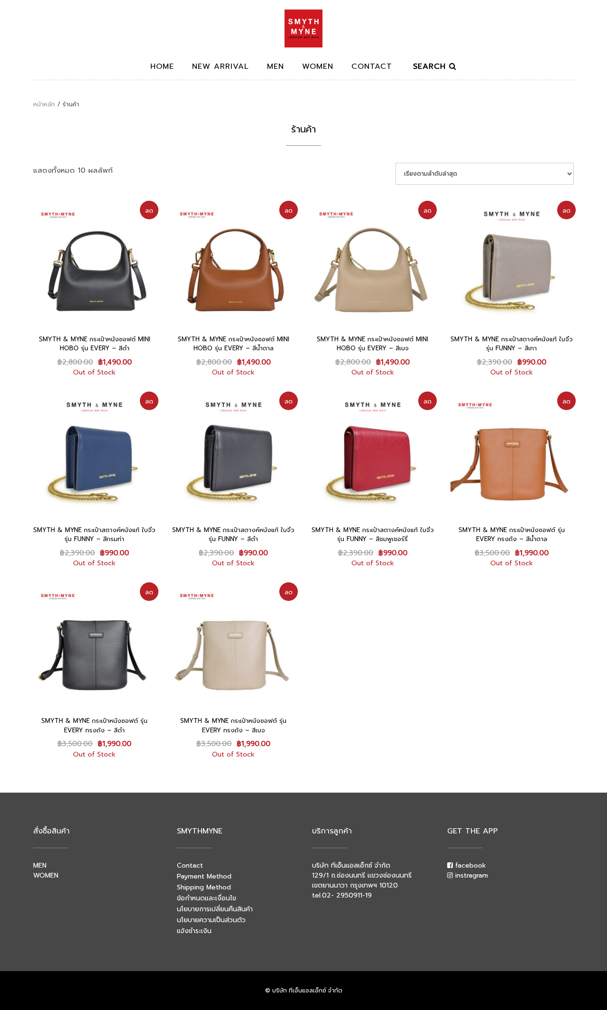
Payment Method (204, 876)
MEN (39, 865)
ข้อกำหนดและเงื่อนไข (206, 898)
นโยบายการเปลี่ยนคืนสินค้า (215, 909)
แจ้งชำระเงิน (194, 931)
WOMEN (45, 875)
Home (162, 67)
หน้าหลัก (44, 104)
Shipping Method (204, 887)
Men (275, 67)
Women (317, 67)
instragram (470, 875)
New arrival (220, 67)
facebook (469, 865)
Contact (371, 67)
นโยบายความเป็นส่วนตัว (211, 920)
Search (431, 67)
